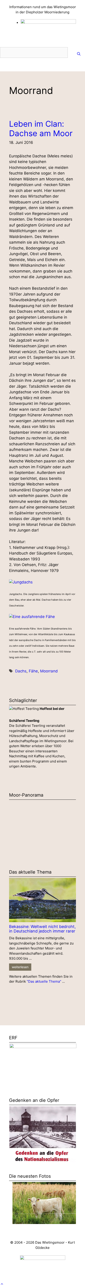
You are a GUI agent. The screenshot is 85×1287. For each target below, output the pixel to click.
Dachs (21, 671)
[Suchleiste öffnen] (79, 54)
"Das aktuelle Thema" (44, 981)
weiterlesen (20, 967)
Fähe (33, 671)
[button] (2, 1284)
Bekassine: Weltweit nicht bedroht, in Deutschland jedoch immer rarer (42, 928)
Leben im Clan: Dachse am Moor (41, 128)
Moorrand (49, 671)
